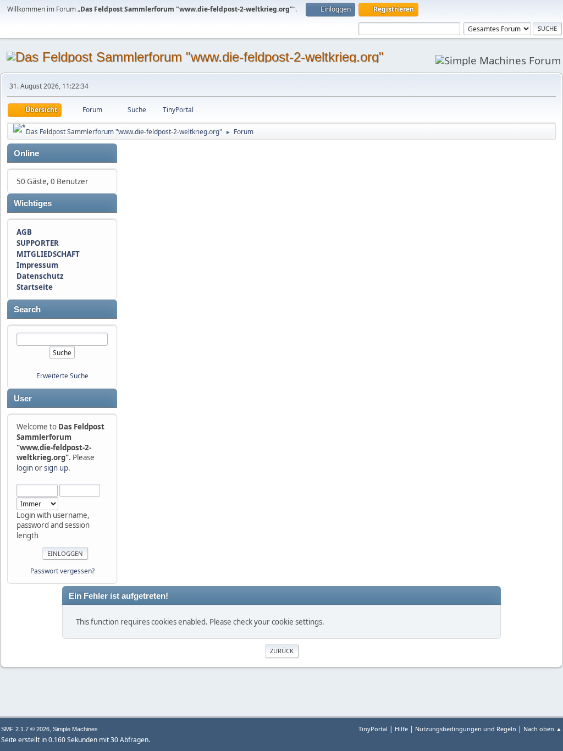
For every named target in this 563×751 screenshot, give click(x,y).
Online (26, 153)
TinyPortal (373, 729)
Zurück (282, 651)
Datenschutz (40, 276)
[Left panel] (19, 128)
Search (27, 309)
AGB (24, 232)
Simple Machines (75, 729)
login (24, 468)
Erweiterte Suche (62, 375)
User (23, 398)
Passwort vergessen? (62, 571)
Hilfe (401, 729)
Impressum (37, 265)
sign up (56, 468)
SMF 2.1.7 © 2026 (25, 729)
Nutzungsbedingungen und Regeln (465, 729)
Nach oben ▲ (542, 729)
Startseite (34, 287)
